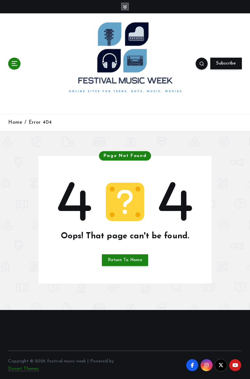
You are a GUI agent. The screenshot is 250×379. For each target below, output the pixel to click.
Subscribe (226, 63)
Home (15, 122)
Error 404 (40, 122)
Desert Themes (23, 369)
